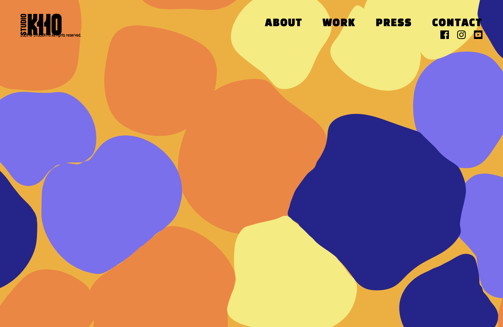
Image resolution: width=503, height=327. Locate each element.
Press (394, 23)
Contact (457, 23)
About (283, 23)
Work (339, 23)
